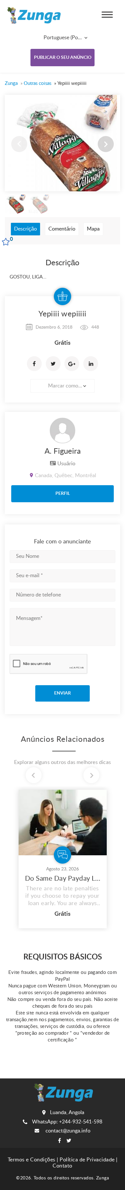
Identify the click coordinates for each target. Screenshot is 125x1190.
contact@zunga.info (68, 1130)
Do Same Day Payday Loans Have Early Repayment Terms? (62, 878)
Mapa (93, 229)
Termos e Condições (31, 1159)
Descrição (25, 229)
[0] (5, 242)
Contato (62, 1165)
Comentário (61, 229)
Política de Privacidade (87, 1159)
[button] (106, 144)
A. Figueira (63, 451)
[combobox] (60, 37)
